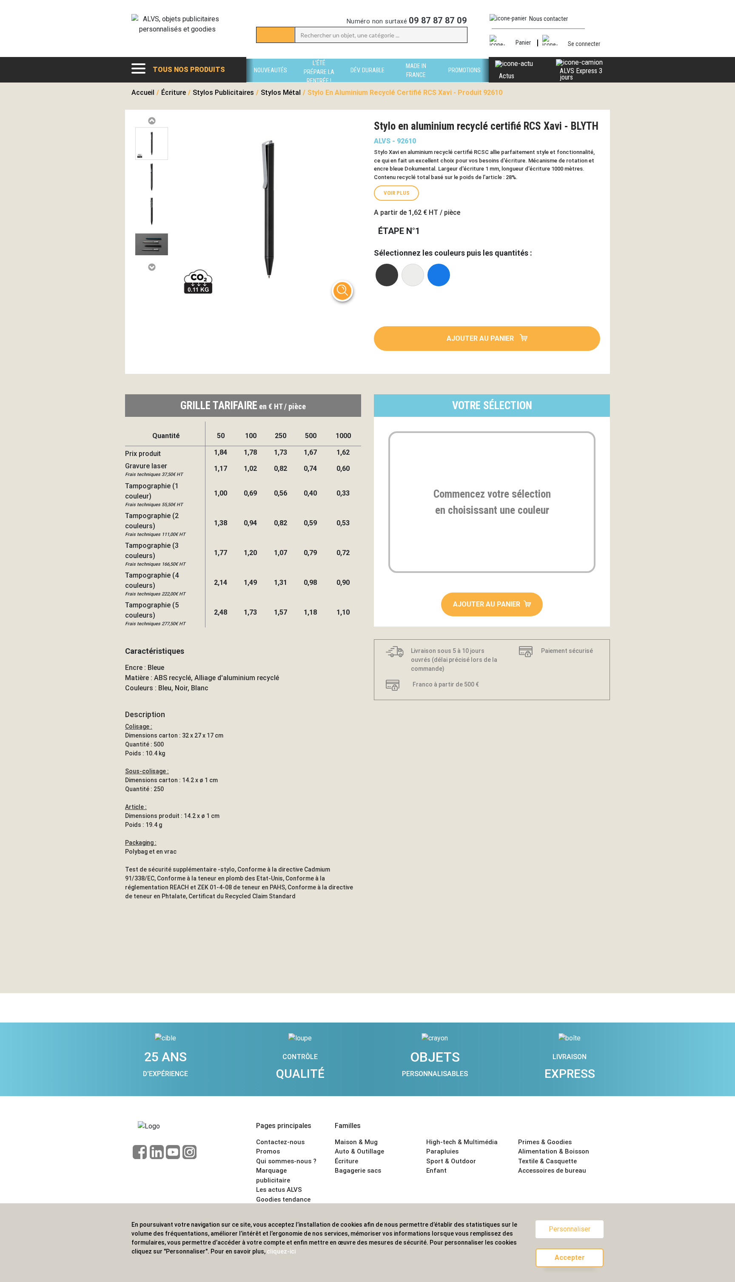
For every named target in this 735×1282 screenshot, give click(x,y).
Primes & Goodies (545, 1142)
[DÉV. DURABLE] (367, 80)
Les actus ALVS (279, 1190)
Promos (268, 1151)
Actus (506, 76)
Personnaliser (569, 1229)
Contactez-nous (280, 1142)
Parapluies (442, 1151)
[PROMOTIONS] (464, 80)
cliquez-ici (281, 1251)
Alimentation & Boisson (553, 1151)
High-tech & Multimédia (462, 1142)
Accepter (570, 1258)
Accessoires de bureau (552, 1170)
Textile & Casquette (547, 1161)
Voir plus (397, 193)
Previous (151, 121)
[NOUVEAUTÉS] (270, 80)
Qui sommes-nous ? (286, 1161)
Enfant (436, 1170)
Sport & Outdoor (451, 1161)
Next (151, 267)
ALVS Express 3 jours (581, 74)
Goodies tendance (283, 1199)
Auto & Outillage (359, 1151)
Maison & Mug (356, 1142)
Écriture (346, 1161)
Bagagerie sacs (358, 1170)
